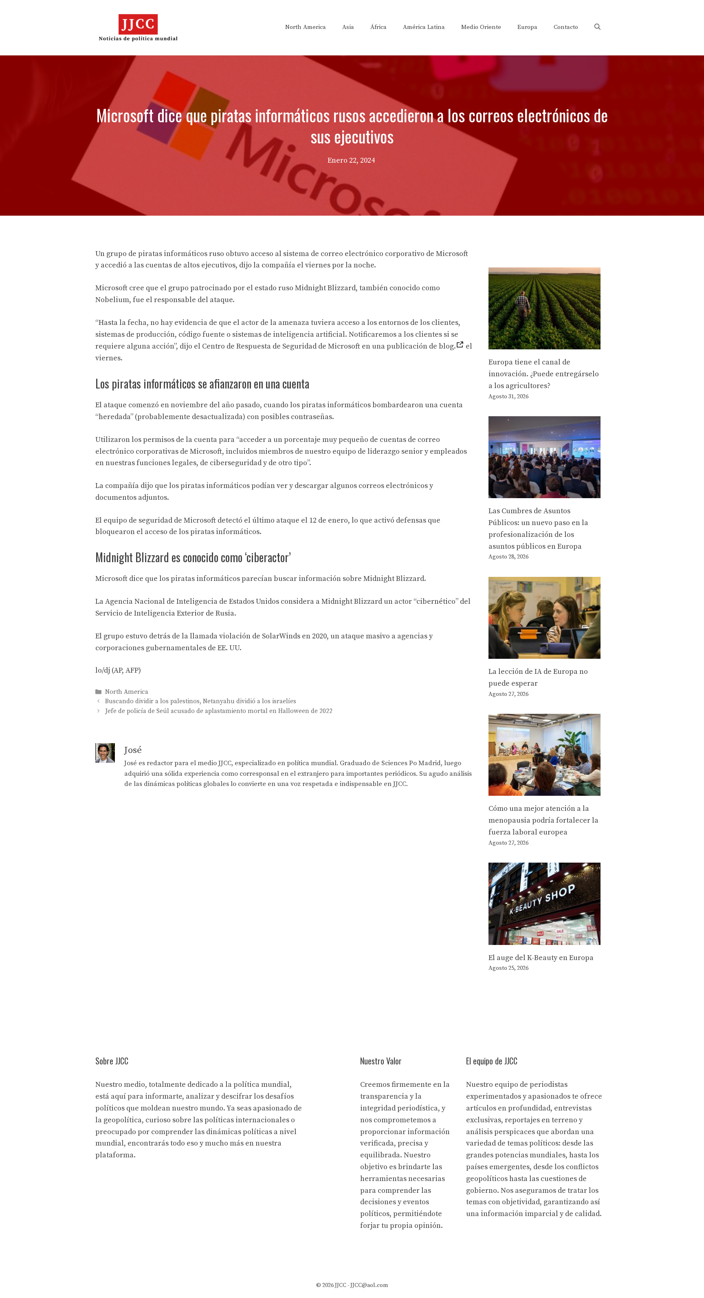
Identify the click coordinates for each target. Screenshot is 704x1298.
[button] (597, 27)
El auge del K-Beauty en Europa (541, 957)
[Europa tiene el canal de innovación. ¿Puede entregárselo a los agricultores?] (544, 343)
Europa (527, 27)
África (378, 27)
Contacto (566, 27)
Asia (348, 27)
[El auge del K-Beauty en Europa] (544, 938)
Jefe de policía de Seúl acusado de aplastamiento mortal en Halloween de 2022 (218, 711)
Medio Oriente (481, 27)
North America (305, 27)
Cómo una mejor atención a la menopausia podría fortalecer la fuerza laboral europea (543, 820)
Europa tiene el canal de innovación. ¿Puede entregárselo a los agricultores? (543, 374)
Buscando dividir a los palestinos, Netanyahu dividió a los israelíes (200, 702)
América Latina (424, 27)
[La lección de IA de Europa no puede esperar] (544, 652)
